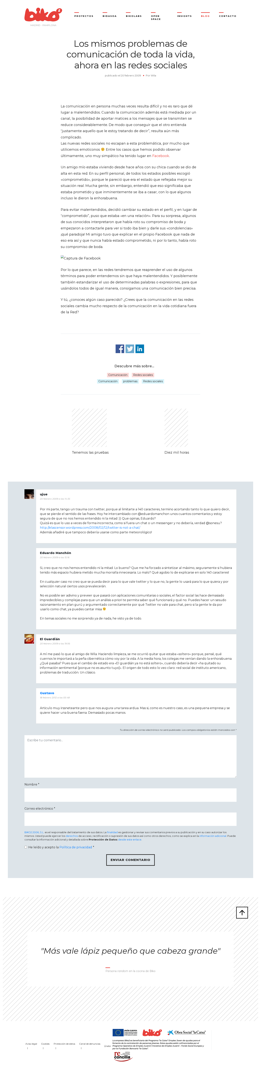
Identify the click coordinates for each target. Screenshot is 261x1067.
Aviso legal (31, 1043)
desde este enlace (129, 839)
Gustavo (47, 693)
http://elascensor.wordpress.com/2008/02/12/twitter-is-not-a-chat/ (90, 527)
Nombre (31, 784)
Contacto (228, 16)
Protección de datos (64, 1043)
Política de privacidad (75, 847)
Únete (107, 1046)
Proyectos (83, 16)
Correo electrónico (39, 808)
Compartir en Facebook (120, 348)
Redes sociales (143, 375)
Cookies (45, 1043)
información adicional (212, 836)
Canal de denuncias (89, 1043)
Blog (205, 16)
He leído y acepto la (61, 847)
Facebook (160, 156)
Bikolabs (134, 16)
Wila (153, 75)
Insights (184, 16)
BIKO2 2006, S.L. (34, 832)
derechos (72, 836)
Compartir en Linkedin (139, 348)
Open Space (156, 17)
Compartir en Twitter (130, 348)
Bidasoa (110, 16)
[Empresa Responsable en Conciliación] (123, 1056)
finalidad (112, 832)
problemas (130, 381)
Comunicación (117, 375)
